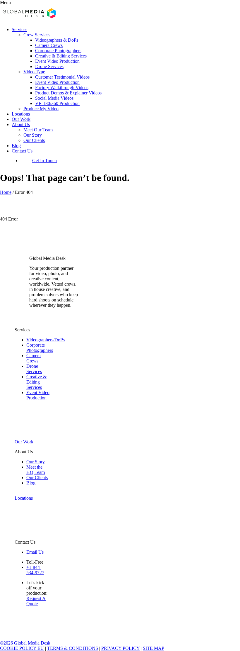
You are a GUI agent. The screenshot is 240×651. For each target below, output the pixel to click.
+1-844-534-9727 (35, 570)
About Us (21, 124)
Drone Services (49, 66)
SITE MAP (153, 648)
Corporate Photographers (58, 50)
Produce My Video (41, 108)
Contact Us (22, 150)
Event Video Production (57, 61)
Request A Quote (36, 601)
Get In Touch (44, 160)
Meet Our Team (38, 129)
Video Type (34, 71)
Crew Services (36, 34)
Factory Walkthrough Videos (61, 87)
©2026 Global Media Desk (25, 642)
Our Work (21, 119)
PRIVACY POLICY (120, 648)
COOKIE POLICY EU (22, 648)
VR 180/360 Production (57, 103)
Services (19, 29)
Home (5, 192)
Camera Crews (49, 45)
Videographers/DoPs (45, 339)
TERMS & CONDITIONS (72, 648)
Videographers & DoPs (56, 40)
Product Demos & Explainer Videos (68, 92)
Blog (16, 145)
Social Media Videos (54, 98)
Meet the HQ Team (35, 469)
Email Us (35, 552)
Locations (21, 113)
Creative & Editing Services (61, 55)
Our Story (32, 135)
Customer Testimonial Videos (62, 76)
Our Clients (34, 140)
